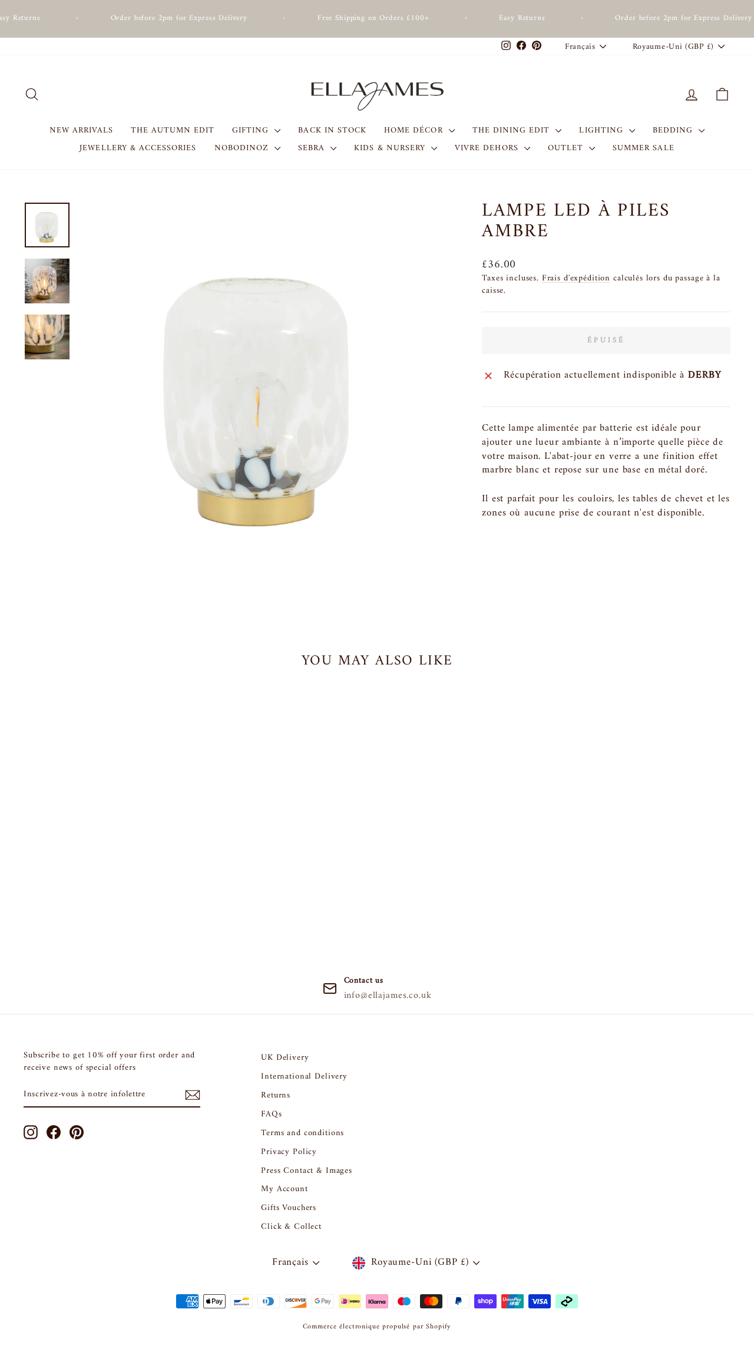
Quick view (106, 851)
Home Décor (415, 130)
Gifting (252, 130)
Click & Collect (291, 1226)
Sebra (313, 148)
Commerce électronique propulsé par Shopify (377, 1327)
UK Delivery (285, 1057)
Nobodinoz (243, 148)
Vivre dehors (488, 148)
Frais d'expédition (576, 278)
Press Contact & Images (306, 1170)
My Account (284, 1189)
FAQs (271, 1114)
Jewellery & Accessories (138, 148)
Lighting (602, 130)
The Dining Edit (512, 130)
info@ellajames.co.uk (388, 995)
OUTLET (567, 148)
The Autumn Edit (172, 130)
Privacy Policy (289, 1152)
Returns (275, 1095)
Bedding (674, 130)
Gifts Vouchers (288, 1208)
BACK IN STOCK (332, 130)
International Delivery (304, 1076)
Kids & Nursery (391, 148)
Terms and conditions (302, 1133)
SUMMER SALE (643, 148)
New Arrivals (81, 130)
